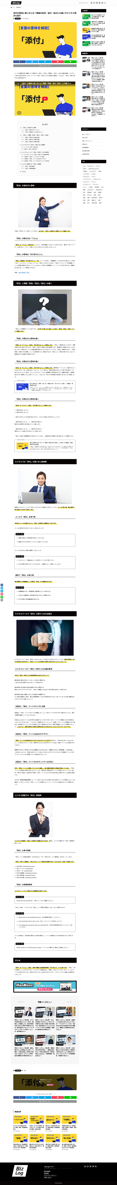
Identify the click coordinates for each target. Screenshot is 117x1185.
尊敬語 (99, 192)
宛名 (95, 192)
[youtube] (99, 3)
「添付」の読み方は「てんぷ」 (32, 130)
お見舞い (85, 171)
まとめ (24, 171)
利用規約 (46, 1173)
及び (84, 192)
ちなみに (94, 174)
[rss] (102, 3)
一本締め (91, 187)
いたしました (90, 166)
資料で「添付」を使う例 (30, 149)
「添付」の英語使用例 (29, 168)
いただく (98, 166)
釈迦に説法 (94, 203)
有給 (84, 200)
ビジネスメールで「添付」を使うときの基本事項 (36, 154)
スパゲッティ (86, 182)
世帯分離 (97, 187)
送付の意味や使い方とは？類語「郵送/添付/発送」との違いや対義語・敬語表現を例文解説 (51, 443)
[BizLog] (16, 2)
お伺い (84, 168)
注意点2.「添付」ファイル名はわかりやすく (35, 159)
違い (88, 203)
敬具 (84, 197)
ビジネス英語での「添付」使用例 (31, 164)
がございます (93, 171)
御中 (84, 195)
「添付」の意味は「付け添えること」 (33, 132)
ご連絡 (99, 171)
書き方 (100, 197)
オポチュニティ (97, 179)
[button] (19, 61)
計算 (99, 200)
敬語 (88, 197)
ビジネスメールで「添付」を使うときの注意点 (35, 152)
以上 (102, 187)
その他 (85, 137)
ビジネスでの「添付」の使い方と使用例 (33, 145)
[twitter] (91, 3)
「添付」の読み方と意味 (29, 128)
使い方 (85, 144)
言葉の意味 (18, 18)
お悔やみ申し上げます (94, 168)
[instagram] (94, 3)
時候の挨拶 (94, 197)
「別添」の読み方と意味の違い (32, 137)
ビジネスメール (88, 141)
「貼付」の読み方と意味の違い (32, 139)
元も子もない (90, 189)
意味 (95, 195)
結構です (94, 200)
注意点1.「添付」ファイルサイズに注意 (34, 156)
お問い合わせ (47, 1177)
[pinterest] (97, 3)
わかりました (86, 176)
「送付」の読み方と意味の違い (32, 141)
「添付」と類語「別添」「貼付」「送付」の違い (35, 135)
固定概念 (89, 192)
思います (89, 195)
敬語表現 (86, 147)
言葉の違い (87, 154)
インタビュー (87, 134)
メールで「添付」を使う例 (31, 147)
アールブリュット (87, 179)
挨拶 (99, 195)
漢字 (88, 200)
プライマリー (96, 184)
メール (84, 187)
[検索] (105, 3)
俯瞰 (84, 189)
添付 (25, 1070)
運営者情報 (47, 1171)
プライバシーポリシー (50, 1175)
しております (86, 174)
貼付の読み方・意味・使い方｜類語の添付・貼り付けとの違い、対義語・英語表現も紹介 (51, 384)
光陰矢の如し (99, 189)
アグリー (94, 176)
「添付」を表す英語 (29, 166)
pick (84, 166)
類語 (100, 203)
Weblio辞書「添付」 (24, 272)
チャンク (94, 182)
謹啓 (84, 203)
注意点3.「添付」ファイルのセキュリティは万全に (37, 161)
